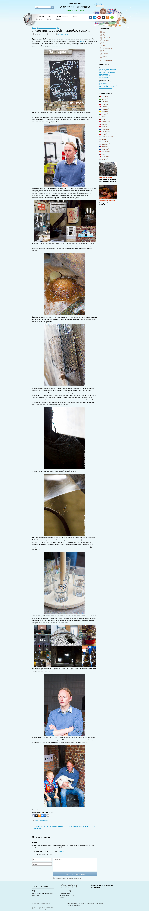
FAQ (33, 891)
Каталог (39, 19)
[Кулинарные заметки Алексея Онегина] (75, 7)
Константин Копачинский (45, 907)
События (105, 53)
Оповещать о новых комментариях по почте (67, 878)
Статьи (50, 16)
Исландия (105, 109)
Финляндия (105, 144)
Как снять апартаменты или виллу (108, 85)
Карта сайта (36, 895)
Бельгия (37, 820)
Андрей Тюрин (43, 909)
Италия (104, 114)
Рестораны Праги (103, 74)
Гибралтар (105, 104)
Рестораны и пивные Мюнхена (107, 72)
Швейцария (105, 156)
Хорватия (105, 149)
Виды (104, 35)
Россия (104, 134)
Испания (104, 111)
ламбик (82, 41)
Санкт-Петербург (107, 136)
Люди (104, 45)
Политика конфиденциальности (43, 893)
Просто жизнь (107, 51)
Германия (105, 101)
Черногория (105, 151)
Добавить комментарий (75, 874)
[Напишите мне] (100, 6)
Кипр (103, 116)
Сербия (104, 139)
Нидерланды (105, 129)
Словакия (105, 141)
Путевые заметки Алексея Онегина (46, 28)
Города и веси (107, 37)
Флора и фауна (107, 60)
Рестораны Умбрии (104, 77)
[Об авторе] (99, 4)
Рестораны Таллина (104, 71)
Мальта (104, 124)
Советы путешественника (108, 57)
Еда (50, 34)
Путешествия (62, 16)
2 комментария (63, 34)
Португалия (105, 131)
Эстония (104, 159)
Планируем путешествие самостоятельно (105, 82)
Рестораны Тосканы (104, 75)
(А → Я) (68, 891)
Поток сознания (107, 48)
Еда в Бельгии (44, 820)
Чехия (103, 154)
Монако (104, 126)
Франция (104, 146)
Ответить (49, 843)
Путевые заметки (40, 886)
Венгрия (104, 99)
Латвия (104, 119)
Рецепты (40, 16)
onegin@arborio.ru (74, 905)
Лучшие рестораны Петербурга (107, 69)
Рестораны (106, 40)
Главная (34, 28)
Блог (104, 32)
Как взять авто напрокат (105, 88)
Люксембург (105, 121)
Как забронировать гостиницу (107, 86)
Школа (74, 16)
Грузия (104, 106)
